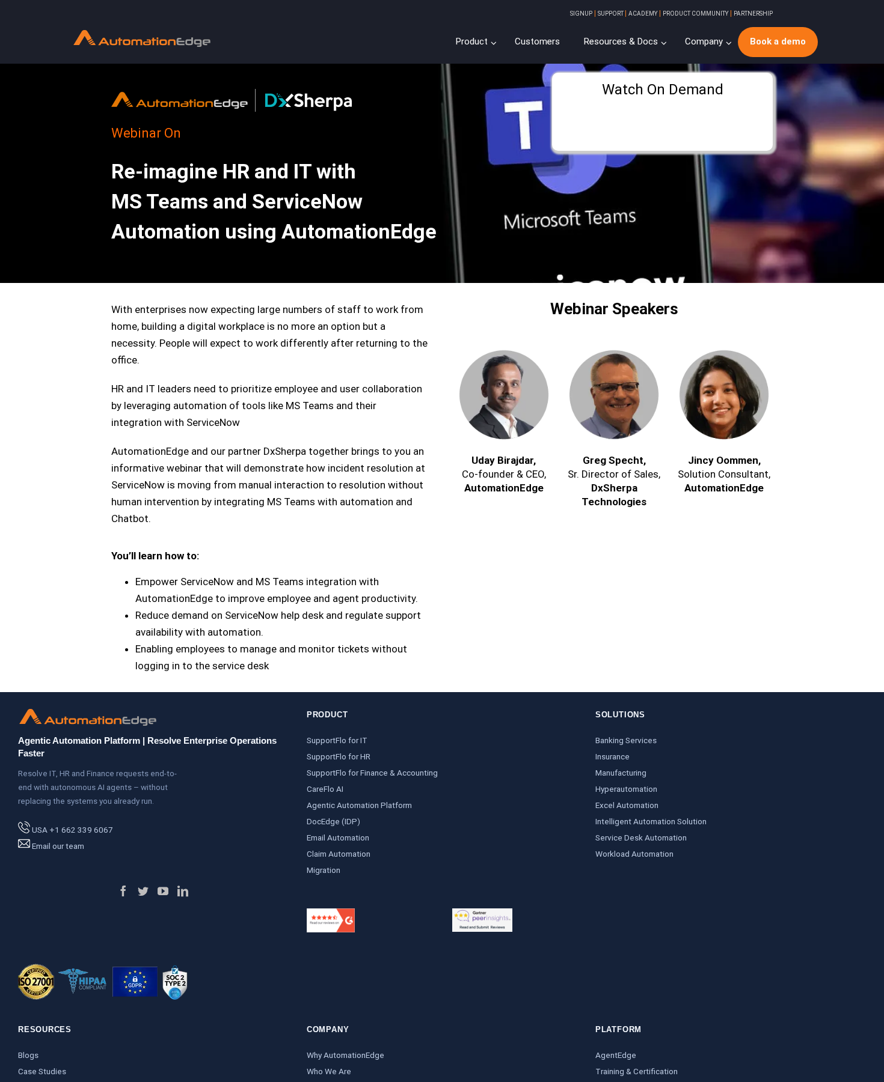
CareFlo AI (325, 789)
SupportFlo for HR (338, 756)
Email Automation (338, 837)
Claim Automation (338, 854)
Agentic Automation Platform (359, 805)
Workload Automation (634, 854)
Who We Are (329, 1071)
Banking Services (626, 740)
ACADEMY (642, 13)
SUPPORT (611, 13)
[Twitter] (143, 891)
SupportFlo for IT (337, 740)
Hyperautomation (626, 789)
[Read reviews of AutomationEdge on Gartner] (482, 916)
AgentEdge (615, 1055)
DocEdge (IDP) (333, 821)
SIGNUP (581, 13)
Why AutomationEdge (345, 1055)
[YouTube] (163, 891)
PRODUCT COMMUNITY (695, 13)
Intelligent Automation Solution (651, 821)
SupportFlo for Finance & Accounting (372, 772)
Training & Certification (636, 1071)
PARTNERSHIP (753, 13)
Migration (323, 870)
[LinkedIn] (182, 891)
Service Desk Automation (641, 837)
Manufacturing (620, 772)
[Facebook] (123, 891)
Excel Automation (626, 805)
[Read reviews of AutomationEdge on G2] (331, 916)
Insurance (612, 756)
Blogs (28, 1055)
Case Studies (42, 1071)
